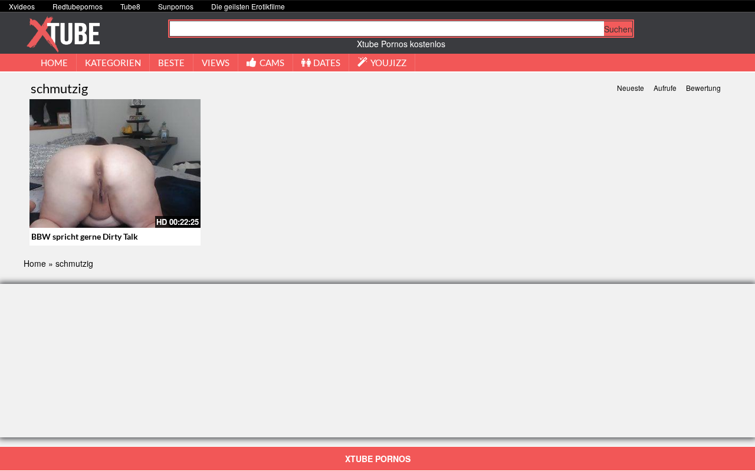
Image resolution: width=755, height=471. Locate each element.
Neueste (630, 88)
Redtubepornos (77, 6)
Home (35, 263)
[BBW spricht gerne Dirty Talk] (115, 163)
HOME (54, 62)
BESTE (171, 62)
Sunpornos (175, 6)
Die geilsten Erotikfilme (248, 6)
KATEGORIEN (113, 62)
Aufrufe (665, 88)
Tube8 (130, 6)
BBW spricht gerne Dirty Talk (84, 236)
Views (215, 62)
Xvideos (22, 6)
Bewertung (703, 88)
